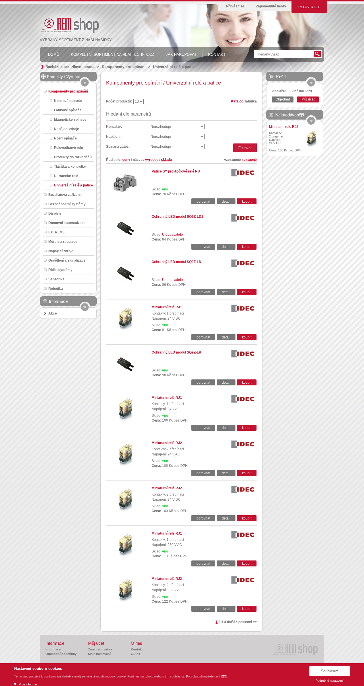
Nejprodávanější (290, 114)
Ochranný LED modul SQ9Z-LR (176, 352)
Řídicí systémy (60, 270)
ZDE (224, 676)
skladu (166, 160)
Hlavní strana (82, 67)
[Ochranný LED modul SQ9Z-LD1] (125, 239)
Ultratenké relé (66, 176)
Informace (53, 649)
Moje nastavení (99, 654)
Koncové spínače (68, 100)
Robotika (55, 288)
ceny (126, 160)
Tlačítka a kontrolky (70, 166)
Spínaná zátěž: (118, 147)
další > (232, 622)
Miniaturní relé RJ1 (167, 307)
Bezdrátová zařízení (64, 194)
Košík (281, 76)
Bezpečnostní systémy (67, 204)
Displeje (54, 213)
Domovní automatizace (67, 223)
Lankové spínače (68, 110)
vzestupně (232, 160)
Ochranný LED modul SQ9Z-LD (176, 262)
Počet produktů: (119, 101)
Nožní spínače (65, 138)
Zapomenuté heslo (271, 6)
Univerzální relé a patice (174, 67)
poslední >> (247, 622)
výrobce (151, 160)
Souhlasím (329, 671)
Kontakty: (114, 127)
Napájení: (113, 137)
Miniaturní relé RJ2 (167, 443)
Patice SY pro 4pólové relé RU (176, 171)
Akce (52, 313)
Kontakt (137, 649)
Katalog (237, 101)
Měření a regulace (62, 241)
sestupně (249, 160)
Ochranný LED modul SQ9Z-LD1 (177, 217)
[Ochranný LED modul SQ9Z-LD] (125, 284)
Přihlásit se (235, 6)
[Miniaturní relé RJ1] (125, 329)
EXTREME (56, 232)
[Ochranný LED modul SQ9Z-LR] (125, 375)
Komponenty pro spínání (124, 67)
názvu (137, 160)
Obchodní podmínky (61, 654)
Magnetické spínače (70, 119)
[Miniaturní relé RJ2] (125, 465)
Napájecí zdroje (66, 129)
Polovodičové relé (68, 147)
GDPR (135, 654)
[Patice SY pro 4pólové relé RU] (125, 194)
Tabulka (250, 101)
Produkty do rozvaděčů (73, 157)
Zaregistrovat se (100, 649)
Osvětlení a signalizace (67, 260)
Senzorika (56, 279)
